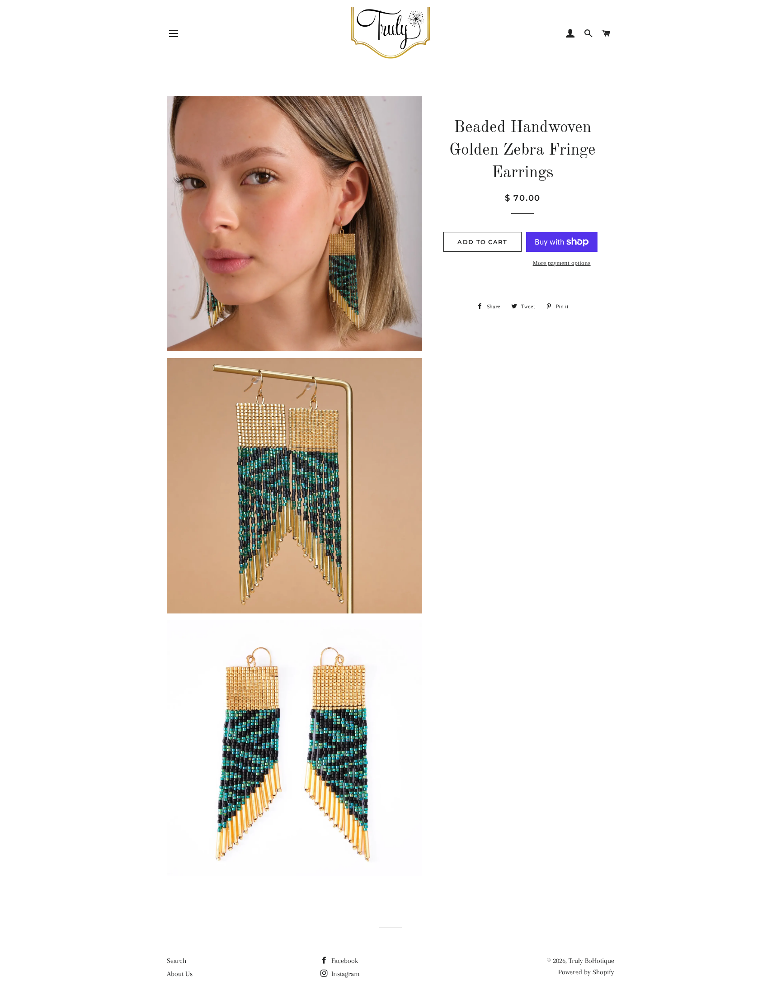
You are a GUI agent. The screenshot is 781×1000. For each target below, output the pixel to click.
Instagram (344, 974)
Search (176, 961)
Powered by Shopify (586, 972)
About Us (180, 974)
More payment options (562, 262)
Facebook (343, 961)
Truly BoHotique (591, 961)
